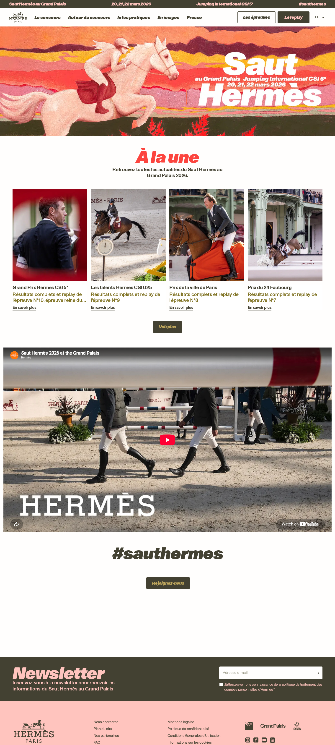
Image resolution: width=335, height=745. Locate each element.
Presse (194, 17)
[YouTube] (264, 740)
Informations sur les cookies (190, 742)
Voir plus (167, 326)
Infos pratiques (133, 17)
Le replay (293, 17)
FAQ (97, 742)
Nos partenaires (106, 735)
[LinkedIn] (272, 740)
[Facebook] (256, 740)
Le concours (47, 17)
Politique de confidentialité (188, 729)
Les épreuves (256, 17)
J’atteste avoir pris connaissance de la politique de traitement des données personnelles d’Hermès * (273, 687)
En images (168, 17)
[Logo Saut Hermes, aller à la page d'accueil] (18, 17)
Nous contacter (106, 722)
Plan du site (103, 729)
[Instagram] (247, 740)
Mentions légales (181, 722)
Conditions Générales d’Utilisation (194, 735)
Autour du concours (89, 17)
